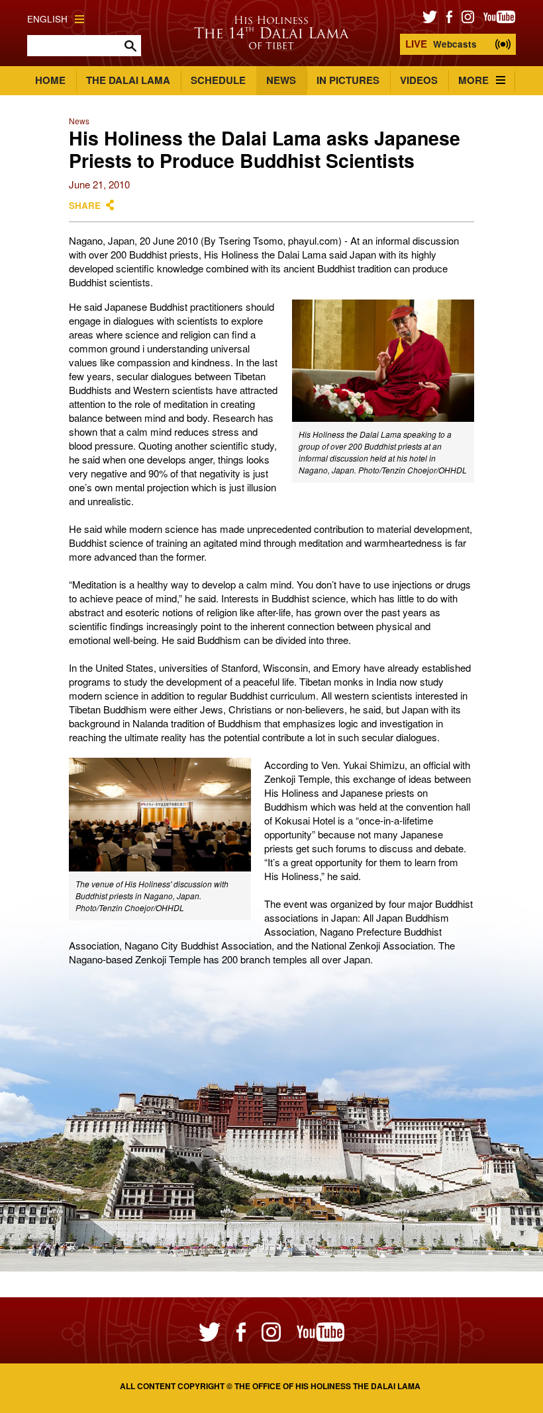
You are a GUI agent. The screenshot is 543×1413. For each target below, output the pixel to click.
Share (85, 205)
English (47, 19)
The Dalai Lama (128, 80)
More (473, 80)
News (281, 80)
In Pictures (348, 80)
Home (50, 80)
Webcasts (441, 43)
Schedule (218, 80)
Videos (419, 80)
